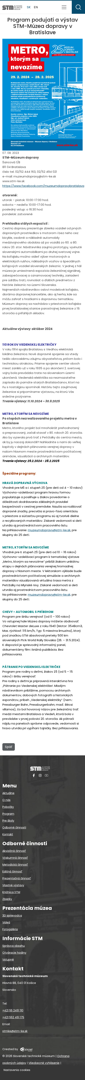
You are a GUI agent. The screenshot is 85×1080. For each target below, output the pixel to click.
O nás (6, 800)
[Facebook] (33, 775)
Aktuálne (8, 793)
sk (29, 7)
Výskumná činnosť (15, 858)
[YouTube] (46, 775)
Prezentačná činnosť (16, 878)
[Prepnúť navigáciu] (64, 7)
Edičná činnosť (12, 871)
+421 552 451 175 (13, 1017)
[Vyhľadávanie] (78, 7)
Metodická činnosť (15, 865)
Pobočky (8, 807)
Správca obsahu (13, 946)
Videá (6, 922)
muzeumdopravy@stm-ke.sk (49, 530)
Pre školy (8, 821)
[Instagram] (40, 775)
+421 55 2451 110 (12, 1010)
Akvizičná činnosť (14, 851)
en (36, 7)
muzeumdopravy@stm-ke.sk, (49, 594)
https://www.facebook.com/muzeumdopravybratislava (43, 186)
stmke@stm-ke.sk (14, 1031)
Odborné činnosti (14, 827)
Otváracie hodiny (14, 953)
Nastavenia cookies (17, 1070)
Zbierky (7, 899)
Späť (8, 747)
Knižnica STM (11, 892)
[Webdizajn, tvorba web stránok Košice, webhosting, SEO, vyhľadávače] (26, 1049)
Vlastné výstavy (13, 885)
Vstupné (8, 960)
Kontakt (7, 834)
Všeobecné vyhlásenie (44, 1063)
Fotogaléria (10, 929)
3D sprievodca (12, 915)
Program (8, 814)
